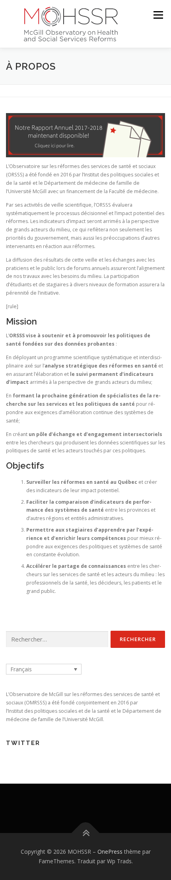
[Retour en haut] (86, 833)
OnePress (109, 851)
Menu (157, 15)
